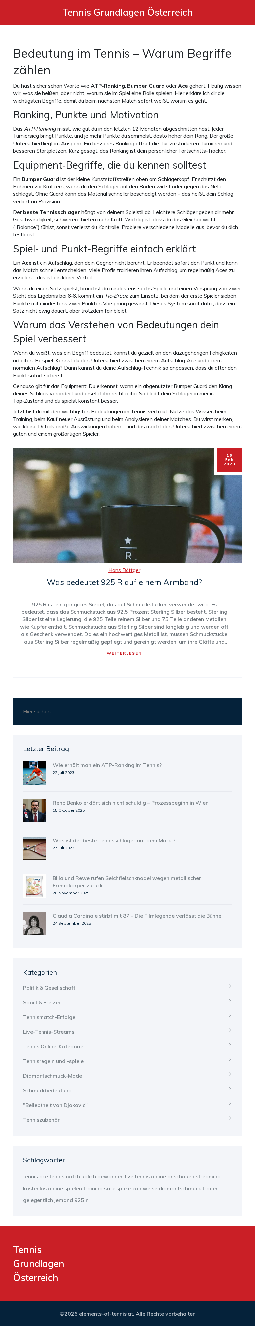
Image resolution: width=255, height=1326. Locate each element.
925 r (81, 1200)
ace (43, 1176)
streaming (208, 1176)
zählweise (144, 1188)
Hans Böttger (124, 570)
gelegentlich (38, 1200)
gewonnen (110, 1176)
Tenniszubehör (41, 1119)
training (93, 1188)
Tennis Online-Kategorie (53, 1046)
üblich (88, 1176)
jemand (63, 1200)
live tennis (137, 1176)
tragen (210, 1188)
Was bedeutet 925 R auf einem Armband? (124, 582)
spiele (123, 1188)
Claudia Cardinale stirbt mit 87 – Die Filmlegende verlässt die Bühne (137, 915)
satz (109, 1188)
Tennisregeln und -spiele (53, 1061)
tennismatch (64, 1176)
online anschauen (172, 1176)
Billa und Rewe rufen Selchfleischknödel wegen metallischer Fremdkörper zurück (127, 882)
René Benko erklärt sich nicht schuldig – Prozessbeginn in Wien (131, 802)
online (55, 1188)
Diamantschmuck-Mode (52, 1075)
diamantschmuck (180, 1188)
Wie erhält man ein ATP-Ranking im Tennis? (107, 765)
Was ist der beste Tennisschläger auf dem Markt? (114, 840)
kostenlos (35, 1188)
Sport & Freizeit (42, 1002)
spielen (73, 1188)
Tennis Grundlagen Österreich (127, 12)
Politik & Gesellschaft (49, 987)
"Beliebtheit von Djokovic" (55, 1105)
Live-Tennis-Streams (48, 1031)
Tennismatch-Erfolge (49, 1017)
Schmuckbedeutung (47, 1090)
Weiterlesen (124, 653)
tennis (30, 1176)
